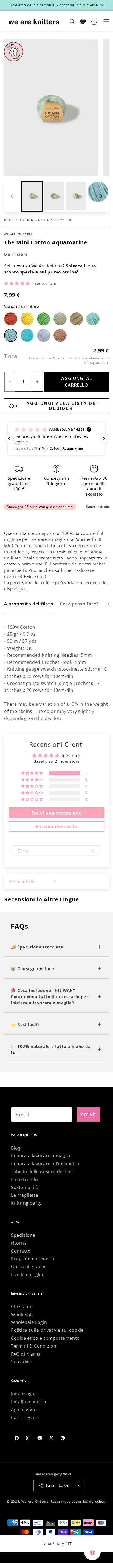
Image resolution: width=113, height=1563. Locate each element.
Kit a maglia (24, 1394)
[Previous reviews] (8, 438)
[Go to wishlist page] (83, 21)
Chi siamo (22, 1307)
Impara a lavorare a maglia (40, 1156)
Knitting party (26, 1203)
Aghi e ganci (24, 1410)
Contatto (21, 1251)
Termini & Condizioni (34, 1346)
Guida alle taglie (29, 1267)
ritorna (19, 1243)
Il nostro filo (24, 1179)
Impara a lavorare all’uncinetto (45, 1164)
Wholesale (22, 1314)
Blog (16, 1148)
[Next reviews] (104, 438)
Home (9, 219)
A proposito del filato (28, 604)
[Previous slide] (12, 196)
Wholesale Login (29, 1322)
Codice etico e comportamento (45, 1338)
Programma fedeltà (32, 1259)
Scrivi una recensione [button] (57, 813)
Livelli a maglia (27, 1274)
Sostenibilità (25, 1187)
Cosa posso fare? (79, 604)
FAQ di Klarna (26, 1354)
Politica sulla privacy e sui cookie (47, 1330)
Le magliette (24, 1195)
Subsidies (21, 1362)
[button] (32, 196)
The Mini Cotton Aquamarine (46, 219)
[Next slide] (101, 196)
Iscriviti (88, 1114)
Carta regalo (24, 1418)
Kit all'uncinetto (28, 1402)
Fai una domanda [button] (56, 827)
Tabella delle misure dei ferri (43, 1171)
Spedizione (23, 1235)
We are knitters (18, 234)
